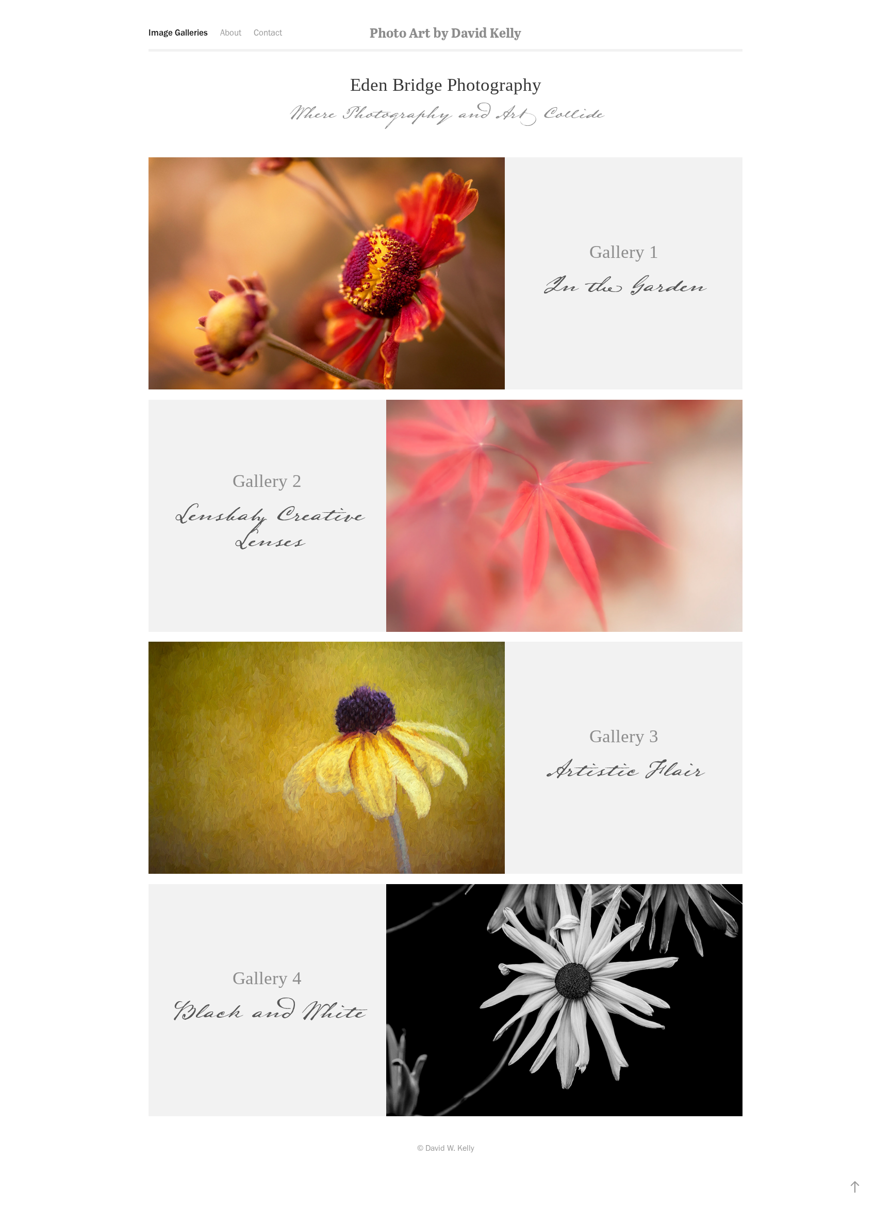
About (230, 32)
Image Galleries (178, 32)
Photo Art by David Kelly (445, 32)
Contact (268, 32)
